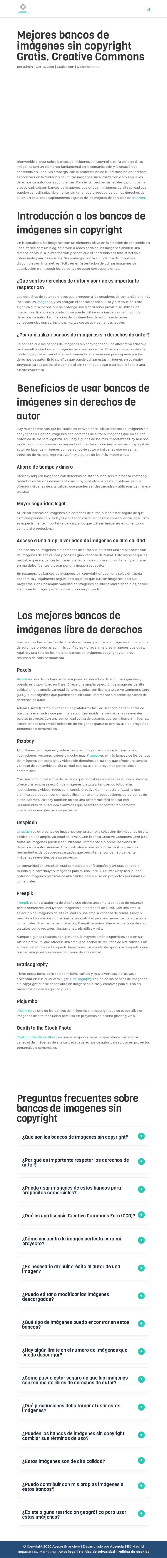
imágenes (44, 302)
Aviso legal (67, 1552)
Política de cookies (133, 1552)
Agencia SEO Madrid (127, 1546)
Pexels (22, 679)
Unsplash (24, 832)
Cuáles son (65, 67)
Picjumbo (24, 1011)
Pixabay (93, 755)
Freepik (23, 903)
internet (138, 198)
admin (28, 67)
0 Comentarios (88, 67)
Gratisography (81, 979)
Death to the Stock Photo (37, 1037)
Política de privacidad (97, 1552)
